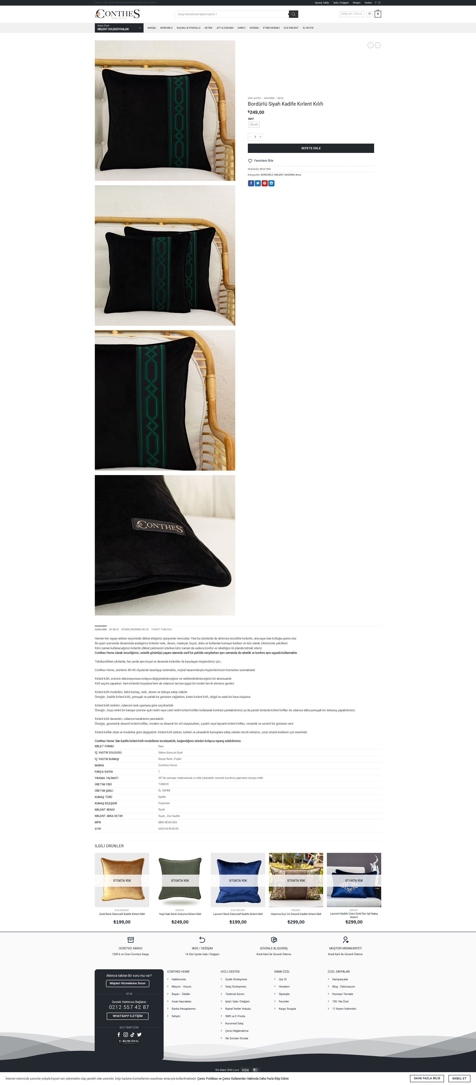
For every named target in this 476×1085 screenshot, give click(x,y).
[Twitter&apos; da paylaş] (258, 183)
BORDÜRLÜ (166, 27)
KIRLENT (279, 174)
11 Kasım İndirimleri (344, 1008)
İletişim (357, 2)
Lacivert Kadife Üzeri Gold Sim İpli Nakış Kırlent (354, 915)
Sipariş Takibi (322, 2)
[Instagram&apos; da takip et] (379, 2)
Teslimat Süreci (234, 994)
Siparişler (284, 994)
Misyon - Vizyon (181, 986)
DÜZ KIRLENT (291, 27)
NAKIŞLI (152, 27)
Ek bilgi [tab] (114, 629)
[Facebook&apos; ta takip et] (376, 2)
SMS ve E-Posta (235, 1016)
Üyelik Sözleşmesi (236, 979)
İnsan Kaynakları (181, 1001)
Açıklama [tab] (101, 629)
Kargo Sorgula (287, 1008)
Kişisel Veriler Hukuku (238, 1008)
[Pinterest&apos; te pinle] (265, 183)
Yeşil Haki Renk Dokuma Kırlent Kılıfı (180, 914)
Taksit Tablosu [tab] (161, 629)
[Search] (293, 14)
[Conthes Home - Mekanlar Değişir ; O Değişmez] (132, 14)
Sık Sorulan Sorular (236, 1038)
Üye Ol (283, 979)
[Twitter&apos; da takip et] (139, 1035)
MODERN (269, 98)
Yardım (368, 2)
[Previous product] (378, 45)
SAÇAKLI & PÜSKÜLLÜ (188, 27)
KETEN (208, 27)
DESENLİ (254, 27)
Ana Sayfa (254, 98)
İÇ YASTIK (308, 27)
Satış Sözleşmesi (235, 986)
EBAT (251, 119)
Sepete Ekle (311, 148)
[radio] (254, 124)
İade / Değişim (341, 2)
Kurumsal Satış (234, 1023)
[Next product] (370, 45)
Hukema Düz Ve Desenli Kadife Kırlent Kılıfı (296, 914)
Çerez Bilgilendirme (237, 1031)
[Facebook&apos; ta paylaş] (251, 183)
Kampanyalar (340, 979)
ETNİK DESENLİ (271, 27)
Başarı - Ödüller (181, 994)
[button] (378, 14)
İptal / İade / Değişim (237, 1001)
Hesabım (284, 986)
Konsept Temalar (342, 994)
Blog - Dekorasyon (343, 986)
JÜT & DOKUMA (225, 27)
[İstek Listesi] (369, 14)
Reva (281, 98)
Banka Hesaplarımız (184, 1008)
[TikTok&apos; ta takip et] (132, 1035)
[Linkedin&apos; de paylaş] (271, 183)
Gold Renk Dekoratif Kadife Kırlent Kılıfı (122, 914)
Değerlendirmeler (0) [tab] (135, 629)
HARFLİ (241, 27)
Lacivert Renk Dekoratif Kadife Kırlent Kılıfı (238, 914)
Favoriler (284, 1001)
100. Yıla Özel (340, 1001)
